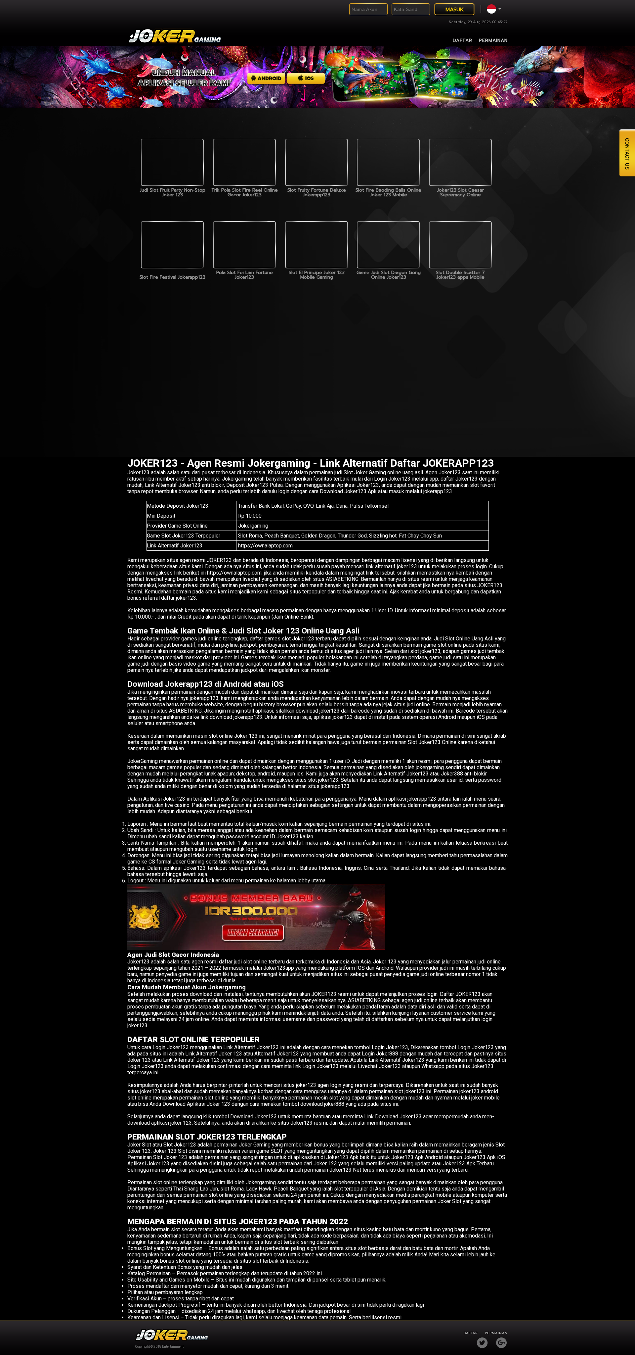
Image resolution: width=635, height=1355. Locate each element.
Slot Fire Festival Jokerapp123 (172, 277)
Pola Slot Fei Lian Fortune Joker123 (244, 275)
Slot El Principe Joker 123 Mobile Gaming (317, 275)
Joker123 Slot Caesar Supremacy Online (460, 192)
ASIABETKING (185, 711)
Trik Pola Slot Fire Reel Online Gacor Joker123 (244, 192)
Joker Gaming (255, 1145)
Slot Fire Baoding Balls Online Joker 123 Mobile (388, 192)
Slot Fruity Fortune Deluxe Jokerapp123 (316, 192)
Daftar (463, 40)
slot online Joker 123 (233, 736)
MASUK (454, 10)
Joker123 (138, 472)
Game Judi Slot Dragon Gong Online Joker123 (389, 275)
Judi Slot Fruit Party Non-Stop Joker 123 (172, 192)
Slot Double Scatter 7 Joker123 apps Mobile (460, 275)
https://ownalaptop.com (265, 545)
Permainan (493, 40)
